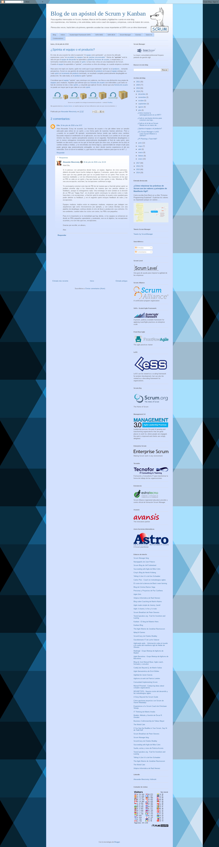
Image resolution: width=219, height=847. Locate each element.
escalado (70, 57)
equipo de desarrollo (68, 60)
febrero (141, 156)
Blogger (117, 842)
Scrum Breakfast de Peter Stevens (146, 612)
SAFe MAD (99, 35)
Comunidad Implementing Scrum (146, 682)
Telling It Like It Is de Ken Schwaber (147, 576)
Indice (63, 35)
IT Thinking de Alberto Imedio (144, 712)
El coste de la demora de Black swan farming (150, 583)
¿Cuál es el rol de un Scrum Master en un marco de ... (148, 124)
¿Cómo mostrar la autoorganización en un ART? (149, 114)
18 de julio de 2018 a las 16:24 (94, 162)
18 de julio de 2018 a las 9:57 (71, 125)
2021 (138, 82)
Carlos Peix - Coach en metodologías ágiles (150, 580)
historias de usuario (102, 60)
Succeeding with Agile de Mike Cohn (147, 569)
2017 (138, 163)
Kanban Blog (138, 625)
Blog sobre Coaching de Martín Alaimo (148, 601)
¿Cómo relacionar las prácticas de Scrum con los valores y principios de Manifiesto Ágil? (150, 188)
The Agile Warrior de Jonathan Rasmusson (149, 629)
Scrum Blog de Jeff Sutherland (145, 565)
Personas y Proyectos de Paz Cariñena (148, 591)
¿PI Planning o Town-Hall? (147, 139)
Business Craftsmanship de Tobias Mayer (149, 721)
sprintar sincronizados (97, 57)
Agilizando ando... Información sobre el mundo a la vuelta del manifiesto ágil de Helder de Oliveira (151, 645)
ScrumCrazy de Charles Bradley (145, 636)
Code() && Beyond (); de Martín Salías (148, 668)
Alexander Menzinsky (71, 162)
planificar (91, 60)
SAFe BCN (111, 35)
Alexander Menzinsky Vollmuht (145, 779)
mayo (140, 146)
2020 (138, 85)
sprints (75, 85)
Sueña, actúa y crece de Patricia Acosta (148, 748)
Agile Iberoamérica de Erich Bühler (146, 671)
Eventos (138, 35)
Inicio (92, 281)
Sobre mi (149, 35)
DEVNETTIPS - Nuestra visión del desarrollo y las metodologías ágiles (151, 692)
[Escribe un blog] (96, 111)
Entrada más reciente (60, 281)
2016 (138, 166)
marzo (140, 152)
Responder (61, 153)
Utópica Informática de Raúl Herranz (147, 598)
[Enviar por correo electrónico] (93, 111)
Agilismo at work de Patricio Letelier (147, 678)
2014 (138, 173)
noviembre (142, 97)
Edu (58, 125)
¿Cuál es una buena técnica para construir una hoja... (150, 119)
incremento (65, 73)
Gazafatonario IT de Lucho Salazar (146, 640)
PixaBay (110, 102)
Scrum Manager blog (141, 558)
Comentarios (141, 252)
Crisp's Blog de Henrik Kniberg (145, 572)
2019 (138, 88)
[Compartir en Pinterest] (103, 111)
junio (140, 143)
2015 (138, 169)
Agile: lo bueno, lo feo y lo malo (145, 609)
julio (140, 110)
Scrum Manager (125, 35)
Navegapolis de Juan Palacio (144, 562)
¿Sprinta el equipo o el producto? (150, 128)
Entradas (140, 248)
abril (140, 149)
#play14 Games (139, 632)
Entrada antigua (121, 281)
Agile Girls (137, 594)
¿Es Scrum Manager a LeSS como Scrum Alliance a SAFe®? (148, 134)
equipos (80, 57)
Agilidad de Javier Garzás (143, 675)
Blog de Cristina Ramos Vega (144, 587)
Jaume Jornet (68, 106)
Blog (54, 35)
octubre (141, 101)
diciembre (142, 94)
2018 (138, 91)
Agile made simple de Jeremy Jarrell (147, 605)
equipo (88, 55)
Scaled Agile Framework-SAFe (80, 35)
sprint (83, 62)
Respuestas (63, 157)
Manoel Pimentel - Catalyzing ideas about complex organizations (149, 687)
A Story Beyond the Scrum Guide (146, 697)
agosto (141, 107)
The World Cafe (139, 724)
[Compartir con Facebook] (100, 111)
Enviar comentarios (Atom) (95, 288)
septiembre (142, 104)
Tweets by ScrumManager (143, 234)
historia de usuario (121, 85)
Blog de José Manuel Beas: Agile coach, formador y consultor (148, 663)
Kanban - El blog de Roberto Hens (146, 622)
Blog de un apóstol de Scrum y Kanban (98, 13)
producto (116, 69)
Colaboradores (58, 38)
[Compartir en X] (98, 111)
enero (140, 159)
